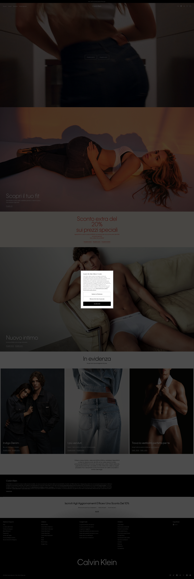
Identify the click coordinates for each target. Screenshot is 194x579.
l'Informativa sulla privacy (89, 290)
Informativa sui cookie (101, 288)
